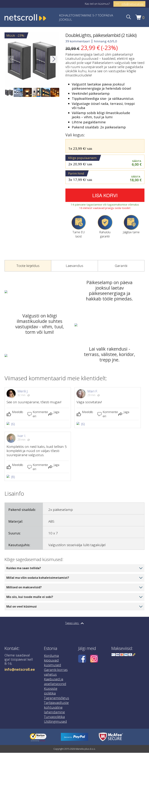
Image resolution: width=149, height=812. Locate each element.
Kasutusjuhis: (19, 545)
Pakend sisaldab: (22, 509)
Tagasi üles (72, 623)
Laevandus (74, 265)
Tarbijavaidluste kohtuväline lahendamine (56, 707)
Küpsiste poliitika (50, 691)
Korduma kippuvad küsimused (52, 660)
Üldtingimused (55, 721)
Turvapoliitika (54, 716)
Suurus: (14, 533)
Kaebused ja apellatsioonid (55, 681)
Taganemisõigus (56, 698)
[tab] (28, 265)
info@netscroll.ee (20, 669)
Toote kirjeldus (28, 265)
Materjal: (15, 521)
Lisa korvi (105, 195)
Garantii (121, 265)
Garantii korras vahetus (56, 672)
